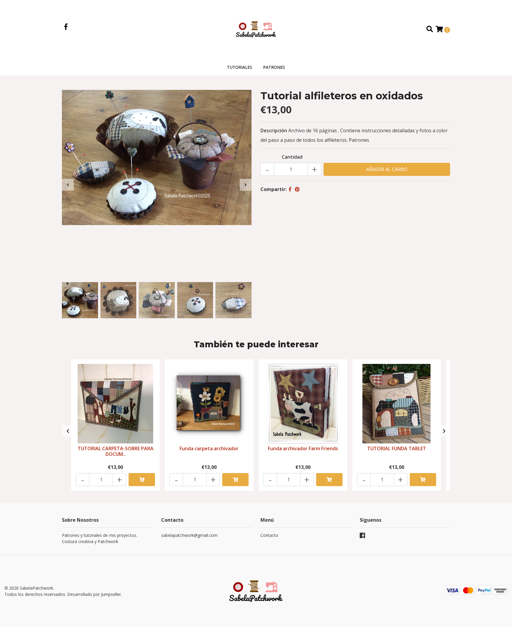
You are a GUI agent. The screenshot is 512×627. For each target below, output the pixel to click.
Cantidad (292, 157)
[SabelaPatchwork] (256, 29)
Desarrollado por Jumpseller (94, 594)
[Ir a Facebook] (66, 27)
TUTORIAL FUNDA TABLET (396, 448)
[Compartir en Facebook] (290, 189)
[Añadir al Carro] (142, 479)
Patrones (274, 67)
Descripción (273, 130)
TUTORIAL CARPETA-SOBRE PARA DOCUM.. (115, 451)
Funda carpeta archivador (209, 448)
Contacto (269, 535)
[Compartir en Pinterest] (297, 189)
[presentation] (68, 185)
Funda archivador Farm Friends (303, 448)
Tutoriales (239, 67)
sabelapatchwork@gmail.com (189, 535)
